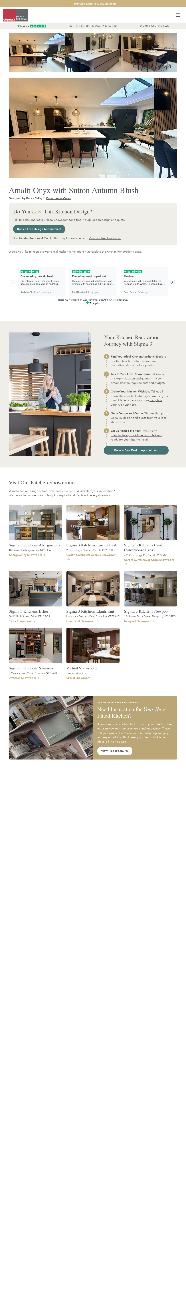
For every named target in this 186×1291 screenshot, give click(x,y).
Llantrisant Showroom (80, 621)
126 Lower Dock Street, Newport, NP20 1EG (150, 616)
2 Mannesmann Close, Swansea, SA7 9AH (33, 673)
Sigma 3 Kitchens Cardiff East (91, 545)
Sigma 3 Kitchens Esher (28, 611)
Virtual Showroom (81, 668)
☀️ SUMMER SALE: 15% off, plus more (93, 3)
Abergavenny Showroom (25, 555)
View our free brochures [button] (105, 238)
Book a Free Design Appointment (39, 229)
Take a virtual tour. (76, 673)
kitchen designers (136, 378)
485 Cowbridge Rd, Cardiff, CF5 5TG (145, 555)
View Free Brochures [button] (114, 751)
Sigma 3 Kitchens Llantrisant (90, 611)
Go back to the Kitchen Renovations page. (114, 251)
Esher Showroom (20, 621)
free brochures (126, 361)
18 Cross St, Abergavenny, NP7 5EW (30, 550)
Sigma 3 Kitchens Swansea (31, 668)
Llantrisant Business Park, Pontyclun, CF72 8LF (92, 616)
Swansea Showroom (22, 678)
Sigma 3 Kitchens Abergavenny (34, 545)
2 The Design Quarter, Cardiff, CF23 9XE (90, 550)
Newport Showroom (137, 621)
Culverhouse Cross (58, 198)
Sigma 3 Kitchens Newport (146, 611)
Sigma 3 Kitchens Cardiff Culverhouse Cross (145, 547)
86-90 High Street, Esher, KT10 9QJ (29, 616)
